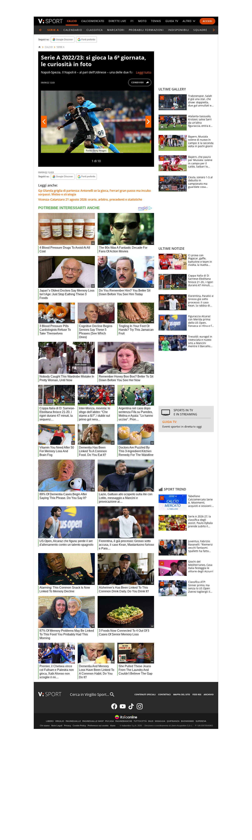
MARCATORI (115, 29)
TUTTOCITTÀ (140, 721)
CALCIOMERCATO (92, 21)
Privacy (67, 725)
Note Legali (56, 725)
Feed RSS (196, 694)
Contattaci (164, 694)
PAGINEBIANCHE (123, 721)
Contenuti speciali (145, 694)
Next (148, 122)
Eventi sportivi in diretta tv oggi (182, 426)
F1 (132, 21)
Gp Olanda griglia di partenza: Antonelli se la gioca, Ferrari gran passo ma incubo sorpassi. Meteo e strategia (94, 192)
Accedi (207, 21)
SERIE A (60, 47)
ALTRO (187, 21)
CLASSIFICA (95, 29)
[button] (213, 30)
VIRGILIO (59, 721)
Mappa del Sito (181, 694)
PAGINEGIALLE (73, 721)
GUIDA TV (171, 21)
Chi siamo (45, 725)
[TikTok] (131, 708)
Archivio (209, 694)
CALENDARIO (72, 29)
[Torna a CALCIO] (40, 30)
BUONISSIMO (187, 721)
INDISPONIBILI (178, 29)
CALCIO (72, 21)
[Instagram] (140, 708)
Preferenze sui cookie (98, 725)
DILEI (150, 721)
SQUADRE (200, 29)
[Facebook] (114, 708)
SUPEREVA (201, 721)
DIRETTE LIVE (117, 21)
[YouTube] (123, 708)
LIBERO (50, 721)
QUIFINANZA (173, 721)
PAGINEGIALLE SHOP (93, 721)
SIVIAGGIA (160, 721)
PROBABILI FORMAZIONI (146, 29)
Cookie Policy (79, 725)
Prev (44, 122)
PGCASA (109, 721)
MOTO (142, 21)
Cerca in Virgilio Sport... (89, 694)
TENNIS (156, 21)
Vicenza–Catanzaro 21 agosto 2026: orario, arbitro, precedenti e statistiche (90, 199)
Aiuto (112, 725)
